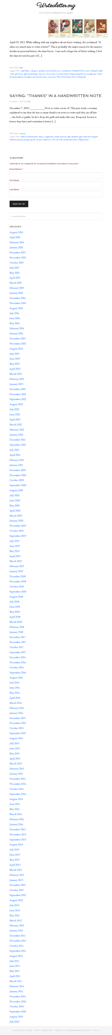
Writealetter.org (56, 5)
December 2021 (18, 439)
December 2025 (18, 252)
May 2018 (15, 611)
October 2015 (17, 728)
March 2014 (16, 814)
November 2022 (18, 394)
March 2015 (16, 763)
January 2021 (16, 465)
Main (21, 67)
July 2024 (14, 313)
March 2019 (16, 561)
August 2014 (16, 799)
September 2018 (18, 591)
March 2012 (16, 920)
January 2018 (16, 632)
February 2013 (17, 875)
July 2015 (14, 743)
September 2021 (18, 444)
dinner (41, 136)
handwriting (32, 74)
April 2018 (15, 617)
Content (22, 133)
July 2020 (14, 495)
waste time (52, 77)
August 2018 (16, 596)
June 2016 (15, 687)
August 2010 (16, 1016)
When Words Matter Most (66, 77)
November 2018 (18, 581)
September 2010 (18, 1011)
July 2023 (14, 353)
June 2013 (15, 854)
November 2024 (18, 303)
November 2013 (18, 834)
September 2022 (18, 399)
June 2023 (15, 358)
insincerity (86, 136)
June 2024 (15, 318)
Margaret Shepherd (76, 74)
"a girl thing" (24, 70)
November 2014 (18, 784)
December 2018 (18, 576)
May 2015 (15, 753)
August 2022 (16, 404)
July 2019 (14, 541)
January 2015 (16, 773)
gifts (69, 136)
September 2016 (18, 672)
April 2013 (15, 864)
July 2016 (14, 682)
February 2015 (17, 768)
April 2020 (15, 510)
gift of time (19, 74)
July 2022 (14, 409)
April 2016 (15, 697)
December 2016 (18, 657)
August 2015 (16, 738)
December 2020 (18, 470)
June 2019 (15, 546)
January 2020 (16, 520)
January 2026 (16, 247)
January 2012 (16, 930)
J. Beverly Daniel (62, 74)
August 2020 (16, 490)
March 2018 (16, 622)
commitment (66, 70)
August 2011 (16, 956)
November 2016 (18, 662)
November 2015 (18, 723)
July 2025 (14, 267)
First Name (14, 180)
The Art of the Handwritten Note (65, 139)
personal (20, 139)
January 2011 (16, 991)
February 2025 (17, 288)
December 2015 (18, 718)
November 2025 (18, 257)
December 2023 (18, 338)
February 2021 (17, 460)
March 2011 (16, 981)
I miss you (41, 74)
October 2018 (17, 586)
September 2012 (18, 895)
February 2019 (17, 566)
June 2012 (15, 910)
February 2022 (17, 429)
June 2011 (15, 966)
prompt (26, 139)
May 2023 (15, 363)
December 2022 (18, 389)
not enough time (90, 74)
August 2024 (16, 308)
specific (33, 139)
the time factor (41, 77)
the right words (29, 77)
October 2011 (17, 945)
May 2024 (15, 323)
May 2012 (15, 915)
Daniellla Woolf (77, 70)
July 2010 (14, 1021)
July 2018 (14, 601)
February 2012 (17, 925)
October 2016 (17, 667)
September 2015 (18, 733)
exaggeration (49, 136)
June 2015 (15, 748)
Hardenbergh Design (79, 1030)
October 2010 (17, 1006)
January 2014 (16, 824)
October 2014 (17, 789)
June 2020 (15, 500)
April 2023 (15, 369)
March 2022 (16, 424)
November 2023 (18, 343)
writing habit (81, 77)
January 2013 (16, 880)
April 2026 (15, 237)
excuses (87, 70)
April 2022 (15, 419)
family (57, 136)
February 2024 (17, 328)
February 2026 (17, 242)
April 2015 (15, 758)
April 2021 (15, 455)
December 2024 (18, 298)
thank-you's (47, 139)
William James (83, 139)
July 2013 (14, 849)
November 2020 (18, 475)
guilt (25, 74)
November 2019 (18, 525)
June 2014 (15, 804)
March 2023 (16, 374)
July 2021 (14, 449)
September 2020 (18, 485)
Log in (96, 1030)
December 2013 (18, 829)
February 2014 (17, 819)
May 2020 (15, 505)
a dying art (34, 70)
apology (41, 70)
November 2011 (18, 940)
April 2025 (15, 277)
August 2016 (16, 677)
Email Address (16, 169)
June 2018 (15, 606)
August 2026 (16, 232)
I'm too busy (50, 74)
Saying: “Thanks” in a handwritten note (55, 95)
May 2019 (15, 551)
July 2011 (14, 961)
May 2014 (15, 809)
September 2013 (18, 839)
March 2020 (16, 515)
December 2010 (18, 996)
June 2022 (15, 414)
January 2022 (16, 434)
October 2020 (17, 480)
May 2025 (15, 272)
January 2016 (16, 713)
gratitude (75, 136)
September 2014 (18, 794)
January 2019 (16, 571)
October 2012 (17, 890)
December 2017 (18, 637)
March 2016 (16, 703)
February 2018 (17, 627)
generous (63, 136)
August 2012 (16, 900)
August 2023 (16, 348)
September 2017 (18, 652)
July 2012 (14, 905)
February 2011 (17, 986)
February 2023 (17, 379)
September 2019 (18, 536)
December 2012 (18, 885)
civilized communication (29, 136)
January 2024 (16, 333)
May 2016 (15, 692)
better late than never (53, 70)
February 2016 (17, 708)
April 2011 (15, 976)
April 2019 (15, 556)
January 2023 (16, 384)
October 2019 (17, 530)
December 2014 (18, 778)
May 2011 (15, 971)
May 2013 (15, 859)
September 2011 (18, 951)
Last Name (14, 189)
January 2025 (16, 293)
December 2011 (18, 935)
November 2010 (18, 1001)
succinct (39, 139)
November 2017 (18, 642)
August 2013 (16, 844)
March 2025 (16, 282)
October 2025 (17, 262)
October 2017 (17, 647)
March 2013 (16, 870)
